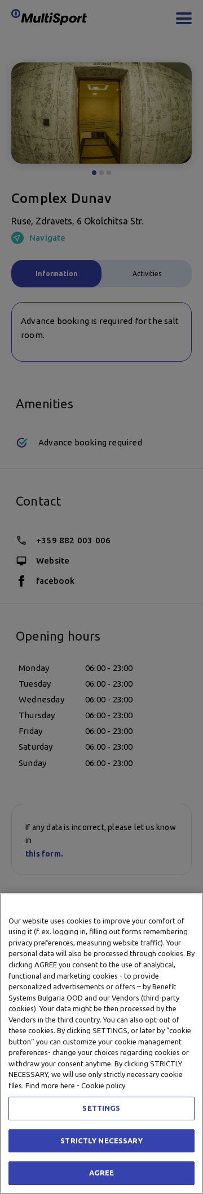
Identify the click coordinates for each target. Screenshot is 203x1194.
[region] (101, 1043)
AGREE (101, 1173)
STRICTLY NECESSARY (101, 1141)
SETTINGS (101, 1108)
